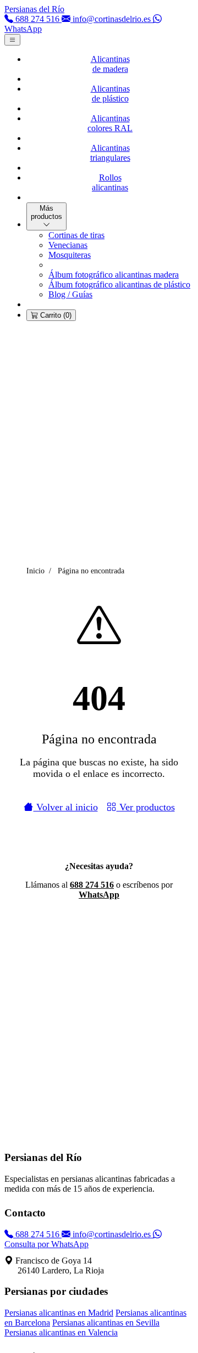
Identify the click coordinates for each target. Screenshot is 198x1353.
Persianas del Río (34, 9)
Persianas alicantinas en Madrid (58, 1312)
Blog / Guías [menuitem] (70, 294)
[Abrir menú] (12, 40)
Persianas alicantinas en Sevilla (106, 1322)
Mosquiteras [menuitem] (69, 255)
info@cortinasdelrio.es (111, 1234)
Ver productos (146, 807)
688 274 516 (92, 884)
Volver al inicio (66, 807)
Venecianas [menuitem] (67, 245)
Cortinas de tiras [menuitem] (76, 235)
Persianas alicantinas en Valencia (61, 1332)
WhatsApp (99, 894)
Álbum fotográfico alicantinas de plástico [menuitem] (119, 284)
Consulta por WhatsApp (46, 1244)
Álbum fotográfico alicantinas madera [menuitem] (113, 274)
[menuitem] (110, 64)
